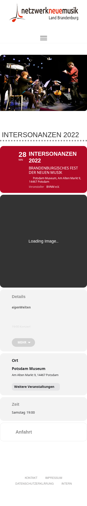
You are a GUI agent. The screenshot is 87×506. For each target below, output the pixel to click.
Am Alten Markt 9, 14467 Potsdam (35, 375)
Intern (66, 483)
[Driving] (47, 432)
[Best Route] (38, 432)
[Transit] (56, 432)
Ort (15, 360)
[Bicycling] (74, 432)
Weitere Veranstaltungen (34, 386)
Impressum (53, 478)
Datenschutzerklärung (34, 483)
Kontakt (31, 478)
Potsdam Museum (28, 368)
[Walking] (65, 432)
